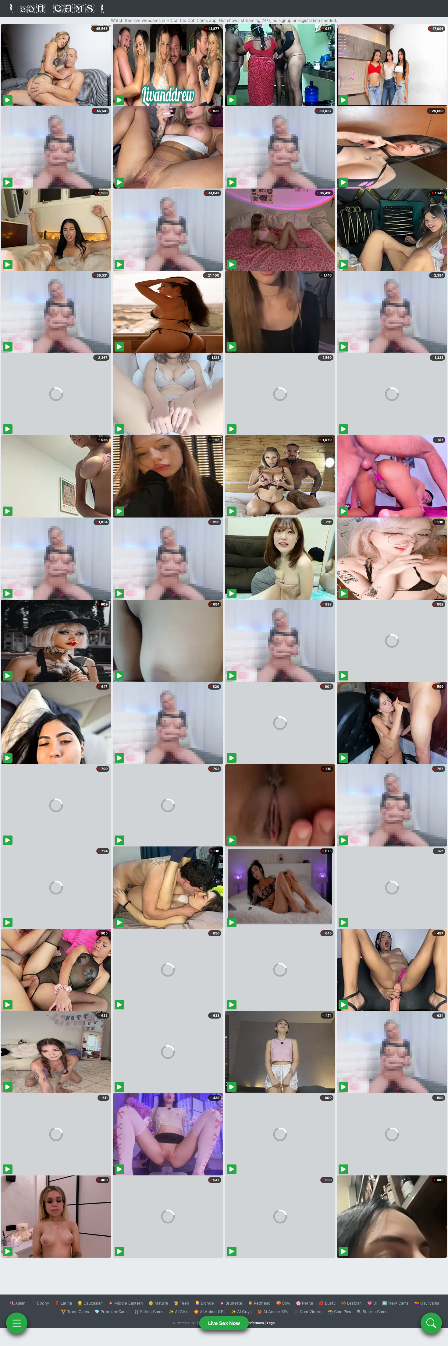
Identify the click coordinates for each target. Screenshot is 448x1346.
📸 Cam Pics (339, 1311)
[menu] (16, 1323)
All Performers (252, 1323)
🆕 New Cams (395, 1303)
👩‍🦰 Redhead (259, 1303)
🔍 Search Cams (372, 1311)
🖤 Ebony (40, 1303)
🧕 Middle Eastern (125, 1303)
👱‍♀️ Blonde (204, 1303)
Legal (271, 1323)
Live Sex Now (224, 1323)
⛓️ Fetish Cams (148, 1311)
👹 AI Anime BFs (272, 1311)
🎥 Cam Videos (308, 1311)
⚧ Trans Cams (75, 1311)
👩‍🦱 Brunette (230, 1303)
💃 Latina (63, 1303)
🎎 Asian (17, 1303)
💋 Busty (327, 1303)
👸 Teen (181, 1303)
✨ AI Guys (241, 1311)
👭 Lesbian (351, 1303)
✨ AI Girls (178, 1311)
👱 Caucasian (90, 1303)
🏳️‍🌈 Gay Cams (426, 1303)
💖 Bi (372, 1303)
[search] (431, 1323)
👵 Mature (158, 1303)
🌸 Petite (304, 1303)
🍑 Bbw (283, 1303)
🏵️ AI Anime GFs (210, 1311)
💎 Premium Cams (111, 1311)
